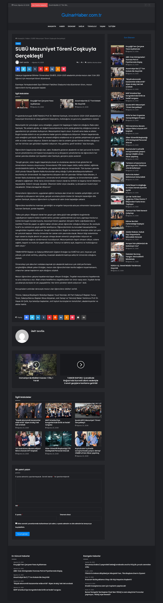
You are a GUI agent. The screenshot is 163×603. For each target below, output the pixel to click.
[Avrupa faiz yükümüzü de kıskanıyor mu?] (117, 246)
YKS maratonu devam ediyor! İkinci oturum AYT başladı (28, 449)
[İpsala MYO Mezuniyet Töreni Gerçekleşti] (88, 410)
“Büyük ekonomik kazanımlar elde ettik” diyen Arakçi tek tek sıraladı (28, 422)
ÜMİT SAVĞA (24, 62)
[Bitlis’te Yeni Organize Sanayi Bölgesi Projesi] (117, 118)
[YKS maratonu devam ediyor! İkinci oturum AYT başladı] (28, 438)
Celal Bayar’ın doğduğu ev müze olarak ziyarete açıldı (136, 187)
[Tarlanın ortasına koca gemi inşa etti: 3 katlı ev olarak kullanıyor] (117, 166)
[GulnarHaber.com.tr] (81, 15)
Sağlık (81, 26)
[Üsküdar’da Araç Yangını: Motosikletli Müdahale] (117, 257)
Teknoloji (92, 26)
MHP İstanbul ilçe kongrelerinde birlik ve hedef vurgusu (57, 422)
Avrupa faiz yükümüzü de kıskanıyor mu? (137, 244)
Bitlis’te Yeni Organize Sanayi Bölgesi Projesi (135, 116)
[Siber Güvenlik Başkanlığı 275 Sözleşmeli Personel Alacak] (58, 438)
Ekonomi (71, 26)
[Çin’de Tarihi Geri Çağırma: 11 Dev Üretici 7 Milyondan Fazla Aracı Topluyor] (117, 199)
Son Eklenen (129, 37)
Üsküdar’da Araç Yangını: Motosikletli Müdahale (135, 256)
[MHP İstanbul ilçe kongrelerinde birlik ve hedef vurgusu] (58, 410)
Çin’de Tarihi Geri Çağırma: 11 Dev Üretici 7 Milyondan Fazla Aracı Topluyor (136, 200)
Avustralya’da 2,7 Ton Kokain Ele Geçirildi (64, 5)
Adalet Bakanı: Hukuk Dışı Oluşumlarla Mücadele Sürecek (135, 234)
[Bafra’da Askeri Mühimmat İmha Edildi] (117, 177)
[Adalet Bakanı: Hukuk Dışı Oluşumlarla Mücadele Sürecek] (117, 235)
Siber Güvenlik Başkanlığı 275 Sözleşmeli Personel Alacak (58, 449)
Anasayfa (52, 26)
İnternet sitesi (65, 515)
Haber (62, 26)
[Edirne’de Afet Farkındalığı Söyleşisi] (117, 224)
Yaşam (102, 26)
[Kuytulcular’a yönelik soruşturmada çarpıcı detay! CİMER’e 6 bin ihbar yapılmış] (88, 438)
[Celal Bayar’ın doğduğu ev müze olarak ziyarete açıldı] (117, 188)
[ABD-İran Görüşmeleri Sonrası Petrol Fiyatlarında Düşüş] (117, 60)
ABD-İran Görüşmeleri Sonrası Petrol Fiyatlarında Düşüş (135, 59)
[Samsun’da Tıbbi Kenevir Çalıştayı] (117, 213)
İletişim (112, 26)
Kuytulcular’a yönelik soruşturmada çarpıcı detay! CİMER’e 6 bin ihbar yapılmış (87, 450)
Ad (17, 506)
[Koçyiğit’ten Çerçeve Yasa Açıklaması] (22, 103)
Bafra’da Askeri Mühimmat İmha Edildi (135, 175)
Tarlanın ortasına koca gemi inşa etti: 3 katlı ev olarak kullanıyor (136, 165)
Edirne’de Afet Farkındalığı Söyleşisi (135, 222)
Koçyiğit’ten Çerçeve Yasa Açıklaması (135, 47)
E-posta (19, 515)
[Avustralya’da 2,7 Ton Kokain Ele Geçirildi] (66, 103)
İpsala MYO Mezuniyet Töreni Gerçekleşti (87, 421)
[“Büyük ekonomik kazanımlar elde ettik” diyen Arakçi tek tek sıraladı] (28, 410)
